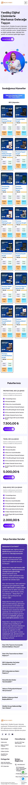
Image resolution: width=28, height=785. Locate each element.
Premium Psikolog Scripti (6, 222)
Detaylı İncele (6, 39)
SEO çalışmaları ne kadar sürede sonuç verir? (11, 663)
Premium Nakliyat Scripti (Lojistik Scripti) (6, 153)
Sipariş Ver (7, 429)
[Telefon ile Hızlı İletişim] (23, 779)
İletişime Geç (4, 133)
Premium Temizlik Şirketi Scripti (6, 321)
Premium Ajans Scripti (20, 120)
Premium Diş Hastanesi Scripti (5, 188)
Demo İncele (4, 128)
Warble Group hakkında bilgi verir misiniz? (11, 707)
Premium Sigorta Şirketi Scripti (21, 287)
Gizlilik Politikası (5, 748)
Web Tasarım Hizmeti (20, 746)
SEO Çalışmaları (5, 766)
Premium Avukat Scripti (7, 254)
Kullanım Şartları (5, 751)
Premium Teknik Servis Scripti (7, 287)
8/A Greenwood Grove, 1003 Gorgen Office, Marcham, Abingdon (21, 769)
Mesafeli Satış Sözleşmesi (4, 754)
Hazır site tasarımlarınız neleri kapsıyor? (12, 654)
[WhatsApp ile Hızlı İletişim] (23, 772)
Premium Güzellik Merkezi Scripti (7, 355)
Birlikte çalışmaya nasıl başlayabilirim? (10, 698)
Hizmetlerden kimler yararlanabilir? (9, 681)
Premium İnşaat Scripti (20, 153)
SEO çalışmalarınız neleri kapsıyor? (10, 672)
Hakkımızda (4, 742)
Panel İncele (9, 128)
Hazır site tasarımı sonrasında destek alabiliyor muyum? (12, 646)
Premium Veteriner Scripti (21, 222)
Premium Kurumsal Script (7, 120)
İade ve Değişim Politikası (5, 745)
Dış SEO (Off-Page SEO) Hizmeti (19, 743)
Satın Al (9, 132)
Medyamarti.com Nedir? (10, 546)
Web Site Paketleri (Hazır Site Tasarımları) (6, 763)
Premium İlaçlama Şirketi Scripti (21, 321)
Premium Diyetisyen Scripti (19, 188)
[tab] (14, 96)
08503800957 (21, 764)
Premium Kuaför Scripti (21, 254)
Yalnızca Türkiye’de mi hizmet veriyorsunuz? (12, 689)
